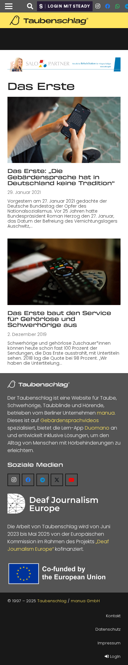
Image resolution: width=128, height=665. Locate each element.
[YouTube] (71, 480)
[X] (57, 480)
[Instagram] (98, 6)
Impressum (109, 643)
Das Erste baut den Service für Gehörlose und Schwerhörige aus (59, 319)
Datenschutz (108, 629)
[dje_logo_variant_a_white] (52, 504)
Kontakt (113, 616)
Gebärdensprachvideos (69, 420)
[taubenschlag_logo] (64, 20)
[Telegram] (42, 480)
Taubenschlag (51, 601)
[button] (8, 6)
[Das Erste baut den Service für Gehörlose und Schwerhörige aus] (64, 272)
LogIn (115, 656)
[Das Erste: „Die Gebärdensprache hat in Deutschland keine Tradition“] (64, 130)
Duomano (97, 427)
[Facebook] (107, 6)
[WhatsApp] (117, 6)
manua (106, 412)
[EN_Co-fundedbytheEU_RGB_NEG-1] (58, 573)
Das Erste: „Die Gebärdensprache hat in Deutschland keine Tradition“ (61, 177)
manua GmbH (85, 601)
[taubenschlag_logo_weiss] (38, 384)
